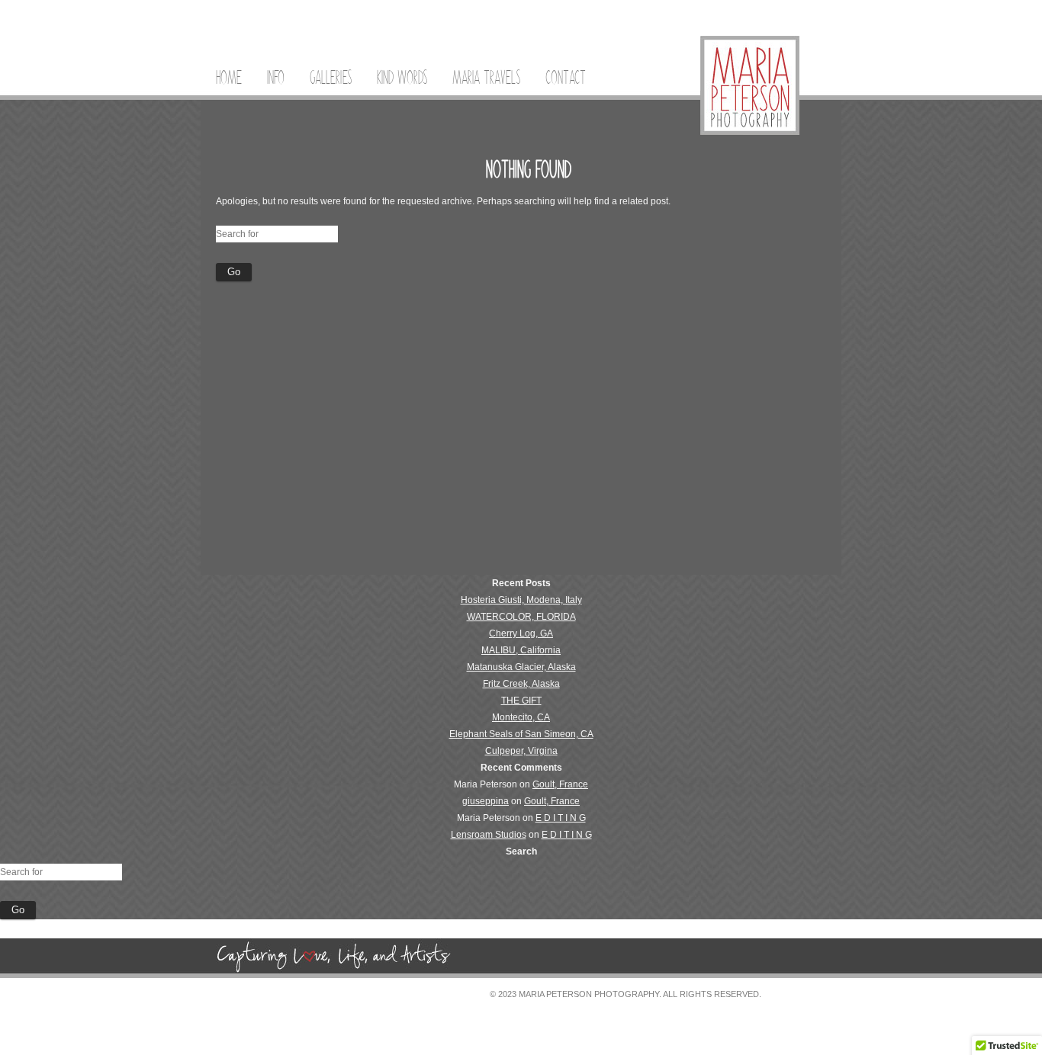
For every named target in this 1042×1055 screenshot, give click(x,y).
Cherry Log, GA (521, 633)
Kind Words (402, 78)
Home (229, 78)
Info (276, 78)
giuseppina (485, 801)
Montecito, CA (521, 717)
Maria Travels (486, 78)
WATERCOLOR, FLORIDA (521, 616)
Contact (565, 78)
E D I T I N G (560, 818)
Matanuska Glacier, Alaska (521, 667)
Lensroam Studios (488, 834)
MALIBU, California (521, 650)
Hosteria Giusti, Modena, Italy (521, 600)
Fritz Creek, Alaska (521, 683)
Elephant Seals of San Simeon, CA (521, 734)
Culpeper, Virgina (521, 751)
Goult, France (560, 784)
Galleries (331, 78)
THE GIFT (521, 700)
